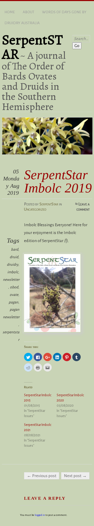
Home (9, 12)
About (28, 12)
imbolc (12, 272)
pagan (13, 302)
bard (14, 249)
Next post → (75, 475)
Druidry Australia (22, 23)
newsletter (11, 280)
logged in (40, 515)
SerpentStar (48, 204)
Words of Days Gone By (64, 12)
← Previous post (41, 475)
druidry (12, 265)
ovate (14, 295)
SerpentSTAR (32, 46)
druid (14, 257)
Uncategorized (35, 209)
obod (14, 287)
